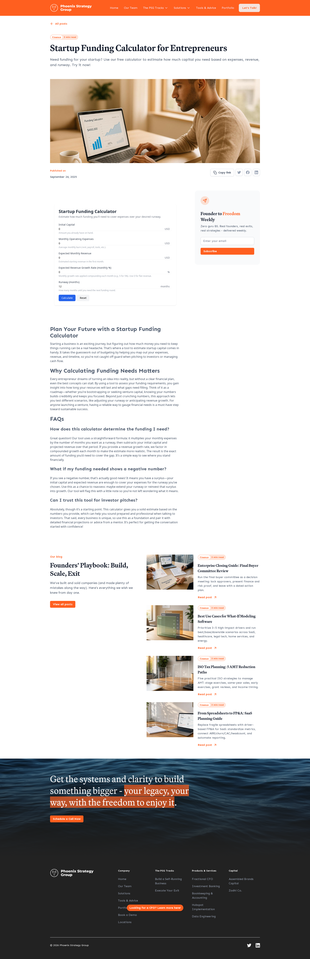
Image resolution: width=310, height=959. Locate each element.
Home (114, 8)
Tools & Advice (206, 8)
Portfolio (228, 8)
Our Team (130, 8)
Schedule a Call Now (67, 819)
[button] (155, 8)
